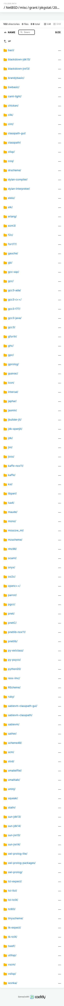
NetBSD (12, 7)
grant (33, 7)
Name (12, 32)
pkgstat (45, 7)
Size (58, 32)
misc (23, 7)
